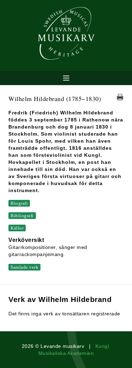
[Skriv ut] (120, 97)
